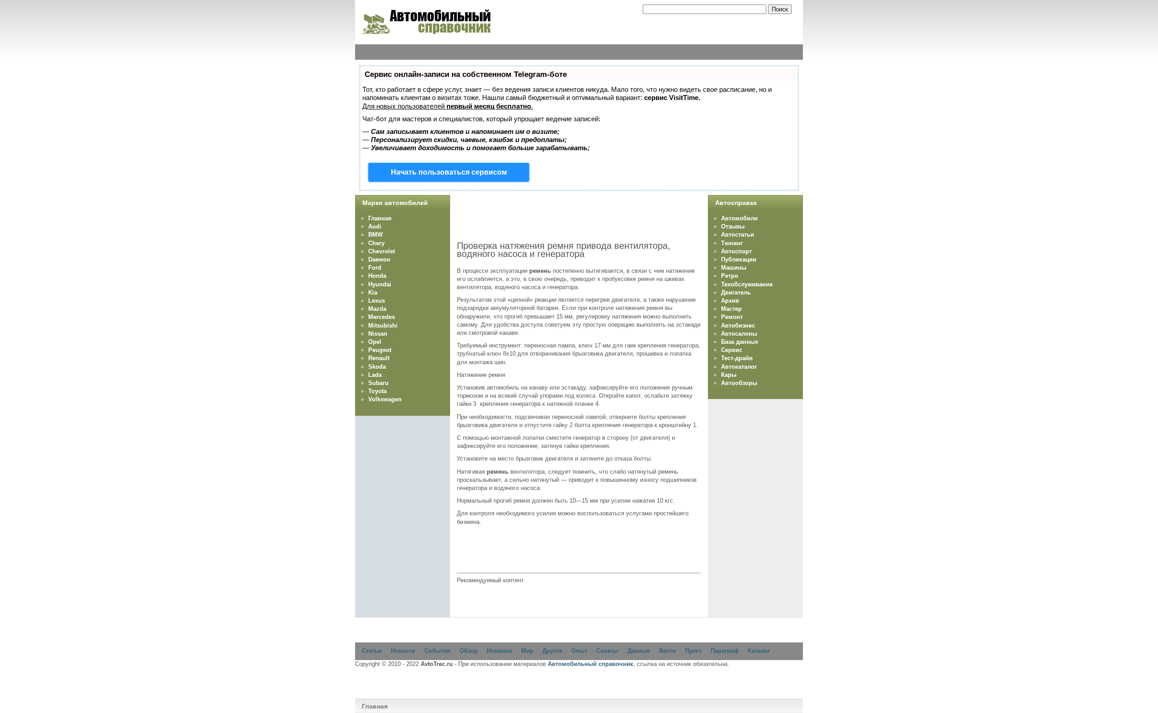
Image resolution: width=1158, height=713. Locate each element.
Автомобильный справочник (590, 664)
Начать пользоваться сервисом (449, 172)
